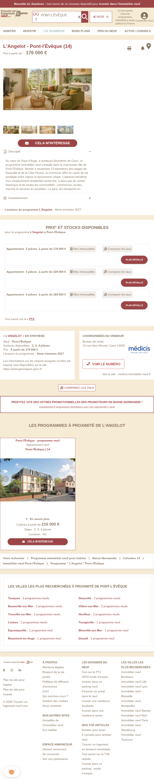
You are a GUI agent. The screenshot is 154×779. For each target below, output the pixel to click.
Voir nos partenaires (55, 758)
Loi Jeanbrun (53, 31)
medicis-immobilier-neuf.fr (134, 374)
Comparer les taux (119, 248)
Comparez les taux (79, 387)
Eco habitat (50, 730)
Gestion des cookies (55, 701)
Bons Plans (81, 31)
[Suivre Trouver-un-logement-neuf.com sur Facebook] (4, 670)
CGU (46, 691)
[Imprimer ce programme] (129, 49)
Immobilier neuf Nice (134, 715)
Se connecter (51, 754)
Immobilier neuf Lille (134, 681)
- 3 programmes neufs (99, 598)
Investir (29, 31)
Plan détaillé (134, 259)
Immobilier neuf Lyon (134, 686)
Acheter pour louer (93, 730)
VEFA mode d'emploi (95, 676)
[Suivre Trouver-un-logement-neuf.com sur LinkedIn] (20, 670)
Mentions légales (53, 667)
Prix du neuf (107, 31)
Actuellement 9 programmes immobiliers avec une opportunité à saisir (77, 407)
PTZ (31, 319)
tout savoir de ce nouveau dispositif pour (77, 3)
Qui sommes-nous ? (55, 696)
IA (103, 16)
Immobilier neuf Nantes (136, 710)
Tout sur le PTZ (91, 672)
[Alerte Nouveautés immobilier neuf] (143, 49)
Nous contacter (52, 705)
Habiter (9, 31)
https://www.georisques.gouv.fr (22, 368)
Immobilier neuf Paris (134, 720)
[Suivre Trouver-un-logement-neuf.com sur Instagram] (12, 670)
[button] (12, 772)
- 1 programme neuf (99, 622)
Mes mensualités (84, 248)
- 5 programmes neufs (28, 598)
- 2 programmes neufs (35, 606)
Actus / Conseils (138, 31)
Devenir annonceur (55, 749)
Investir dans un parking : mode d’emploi (92, 768)
